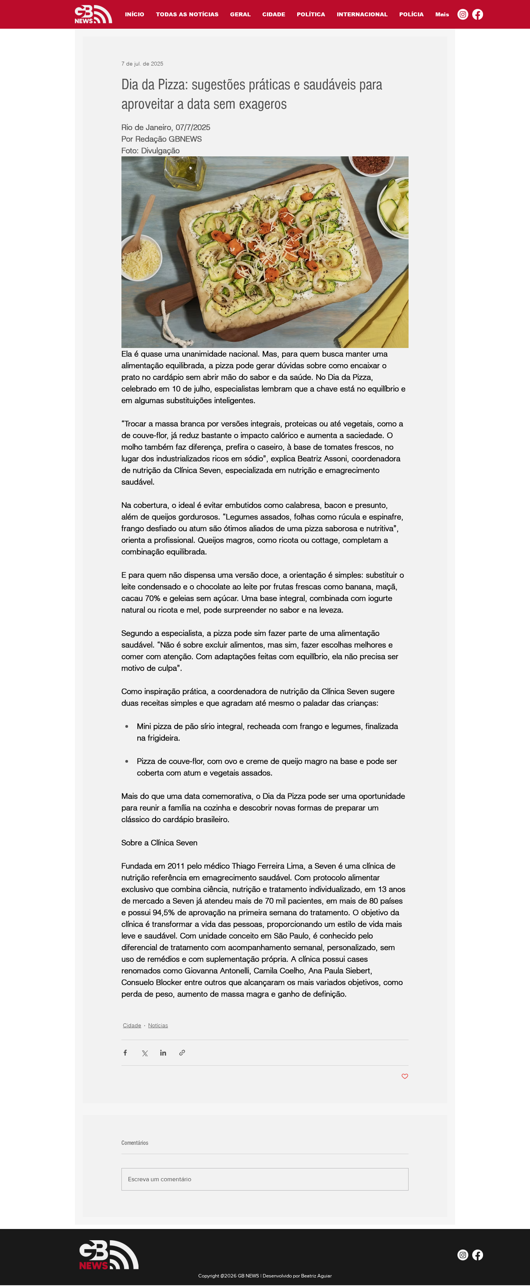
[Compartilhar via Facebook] (125, 1052)
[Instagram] (462, 14)
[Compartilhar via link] (182, 1052)
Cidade (132, 1025)
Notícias (158, 1025)
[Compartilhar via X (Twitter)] (144, 1052)
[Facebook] (477, 14)
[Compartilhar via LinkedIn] (163, 1052)
